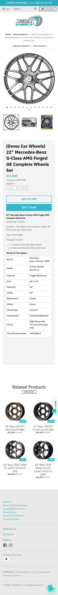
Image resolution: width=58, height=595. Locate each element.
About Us (7, 501)
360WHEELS (17, 585)
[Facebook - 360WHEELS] (5, 545)
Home (8, 34)
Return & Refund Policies (15, 505)
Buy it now (29, 207)
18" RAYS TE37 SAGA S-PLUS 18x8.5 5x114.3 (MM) (43, 469)
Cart (49, 9)
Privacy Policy (9, 512)
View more (29, 392)
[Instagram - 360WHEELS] (10, 545)
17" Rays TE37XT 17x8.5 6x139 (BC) (43, 428)
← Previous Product (20, 46)
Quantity (10, 184)
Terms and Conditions (13, 515)
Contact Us (8, 534)
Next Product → (40, 46)
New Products (20, 34)
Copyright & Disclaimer (14, 508)
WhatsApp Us (9, 528)
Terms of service (11, 519)
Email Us (7, 539)
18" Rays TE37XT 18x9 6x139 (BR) (15, 428)
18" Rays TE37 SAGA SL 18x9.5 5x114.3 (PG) (15, 468)
